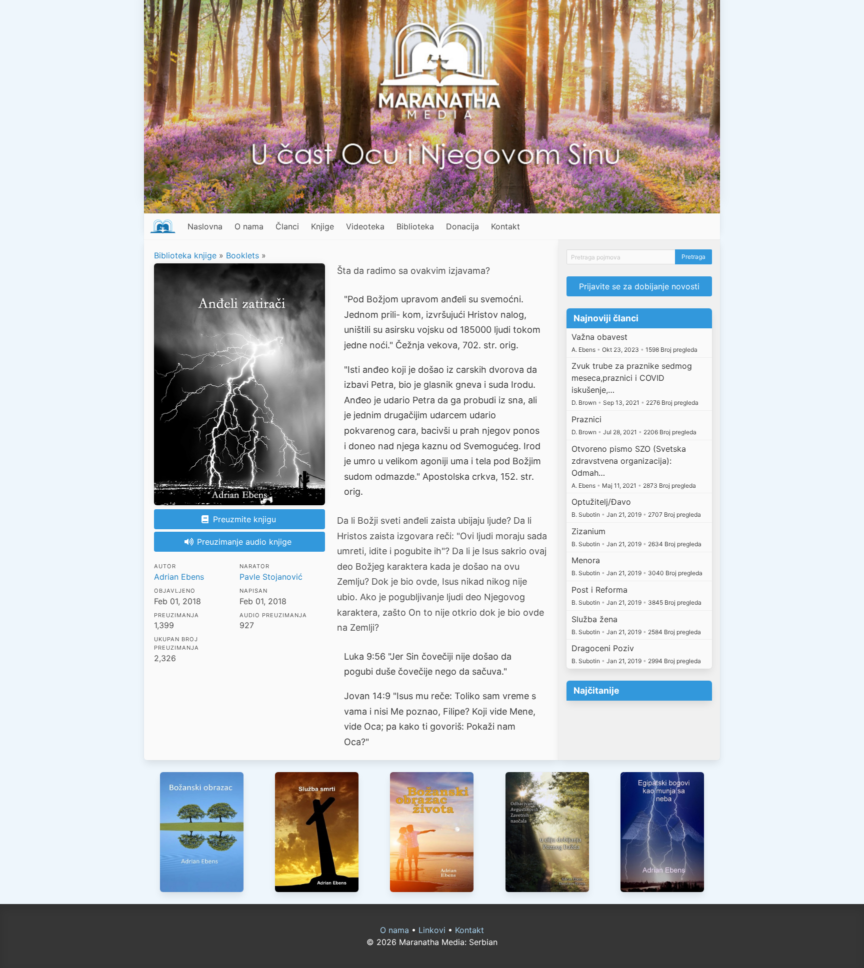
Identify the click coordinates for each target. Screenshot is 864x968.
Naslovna (205, 226)
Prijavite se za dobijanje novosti (639, 286)
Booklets (242, 255)
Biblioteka (415, 226)
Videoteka (365, 226)
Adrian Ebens (179, 577)
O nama (249, 226)
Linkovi (432, 930)
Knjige (322, 226)
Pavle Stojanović (271, 577)
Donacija (462, 226)
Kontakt (505, 226)
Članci (287, 226)
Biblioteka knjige (185, 255)
